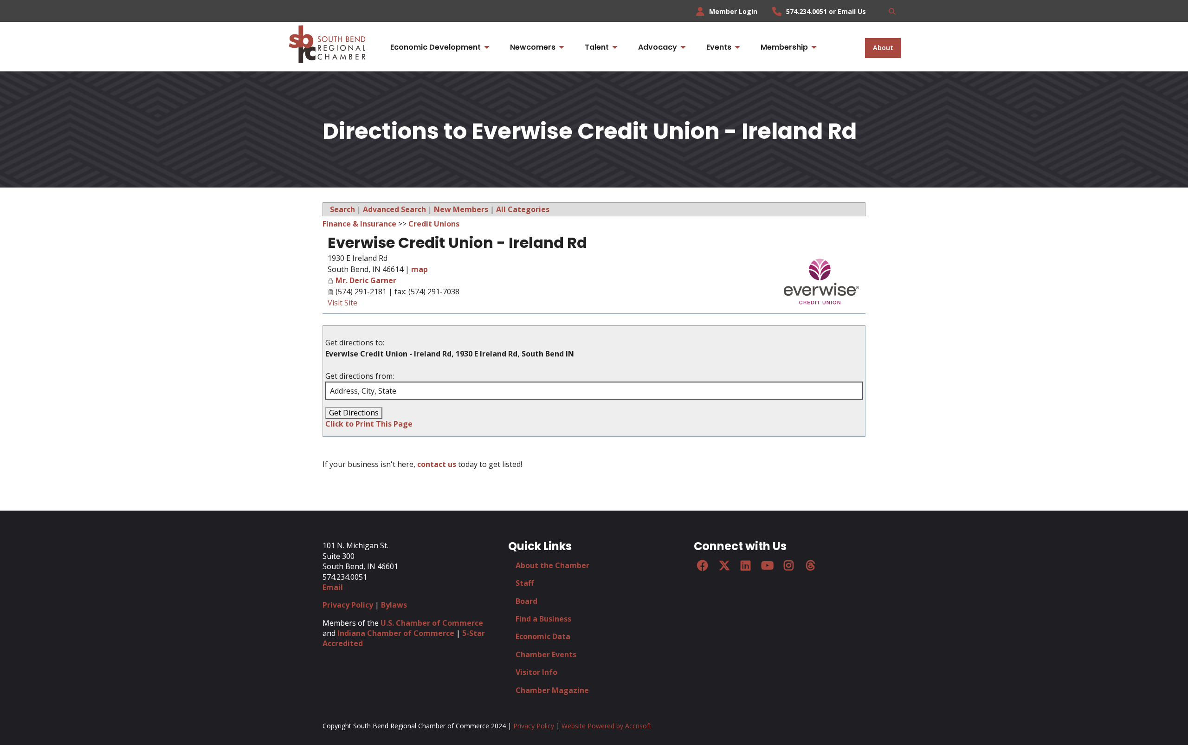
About (883, 47)
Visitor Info (536, 672)
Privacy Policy (348, 605)
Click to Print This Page (369, 424)
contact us (436, 464)
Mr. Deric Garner (366, 280)
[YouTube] (767, 565)
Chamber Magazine (552, 690)
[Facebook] (702, 565)
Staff (525, 583)
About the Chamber (552, 565)
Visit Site (342, 303)
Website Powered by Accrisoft (607, 725)
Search (342, 209)
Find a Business (543, 619)
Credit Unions (433, 224)
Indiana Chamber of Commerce (395, 633)
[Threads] (810, 565)
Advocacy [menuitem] (657, 47)
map (419, 269)
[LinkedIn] (746, 565)
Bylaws (394, 605)
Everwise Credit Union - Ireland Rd (457, 242)
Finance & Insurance (359, 224)
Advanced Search (394, 209)
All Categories (522, 209)
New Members (461, 209)
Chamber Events (546, 654)
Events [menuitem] (718, 47)
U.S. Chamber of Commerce (432, 623)
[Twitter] (724, 565)
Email (333, 587)
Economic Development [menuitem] (435, 47)
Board (526, 601)
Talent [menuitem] (597, 47)
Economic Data (543, 636)
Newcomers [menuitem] (532, 47)
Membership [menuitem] (784, 47)
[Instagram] (789, 565)
